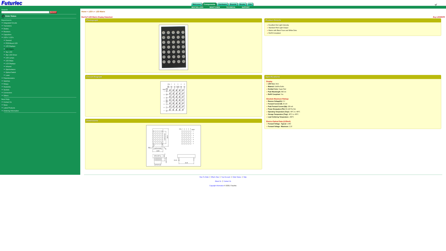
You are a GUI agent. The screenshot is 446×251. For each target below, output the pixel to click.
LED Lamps (10, 58)
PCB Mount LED (12, 43)
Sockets (6, 90)
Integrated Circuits (10, 23)
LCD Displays (10, 63)
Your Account (225, 177)
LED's (91, 12)
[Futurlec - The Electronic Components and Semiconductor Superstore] (11, 5)
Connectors (7, 93)
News (5, 105)
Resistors (6, 32)
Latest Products (9, 108)
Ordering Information (11, 111)
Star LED (9, 52)
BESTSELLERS (197, 7)
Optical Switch (11, 72)
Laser (8, 75)
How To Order (204, 177)
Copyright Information (216, 186)
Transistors (7, 26)
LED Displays (10, 46)
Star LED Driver (11, 55)
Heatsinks (7, 87)
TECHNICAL (231, 7)
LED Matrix (10, 49)
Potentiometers (9, 78)
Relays (5, 84)
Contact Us (7, 102)
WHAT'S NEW (215, 7)
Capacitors (7, 34)
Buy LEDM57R (439, 17)
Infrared (8, 66)
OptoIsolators (10, 69)
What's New (215, 177)
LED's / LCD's (8, 37)
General (8, 40)
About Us (218, 181)
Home (83, 12)
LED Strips (9, 61)
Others (5, 95)
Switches (6, 81)
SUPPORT (246, 7)
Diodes (6, 29)
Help (244, 177)
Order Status (10, 16)
